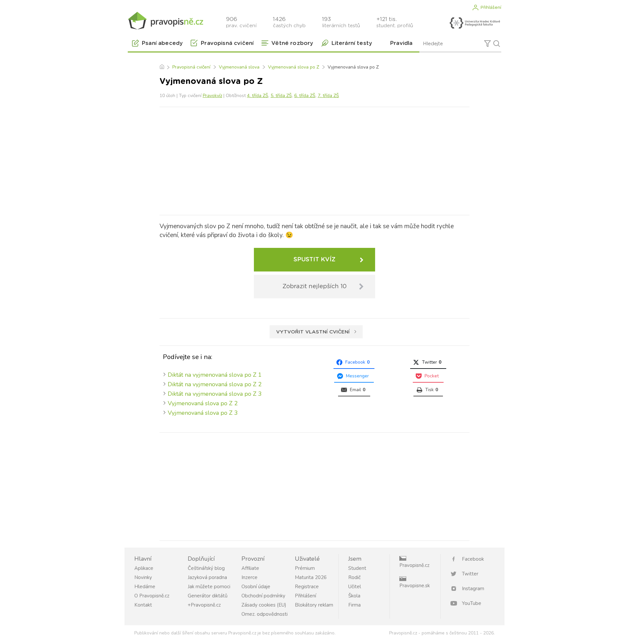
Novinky (143, 577)
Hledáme (144, 586)
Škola (354, 595)
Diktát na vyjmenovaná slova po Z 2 (215, 384)
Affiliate (250, 568)
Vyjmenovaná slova (239, 67)
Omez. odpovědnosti (264, 614)
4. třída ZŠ (257, 95)
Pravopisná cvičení (191, 67)
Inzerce (249, 577)
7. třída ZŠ (328, 95)
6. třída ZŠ (304, 95)
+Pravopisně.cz (204, 605)
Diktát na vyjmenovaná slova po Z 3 (215, 394)
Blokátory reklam (314, 605)
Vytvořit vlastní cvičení (313, 332)
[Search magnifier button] (496, 43)
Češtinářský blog (206, 568)
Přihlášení (490, 7)
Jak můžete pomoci (209, 586)
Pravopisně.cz (414, 565)
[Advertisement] (314, 160)
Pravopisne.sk (414, 585)
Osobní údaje (255, 586)
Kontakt (143, 605)
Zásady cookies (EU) (263, 605)
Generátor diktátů (207, 595)
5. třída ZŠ (281, 95)
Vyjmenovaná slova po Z (293, 67)
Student (357, 568)
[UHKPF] (474, 23)
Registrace (307, 586)
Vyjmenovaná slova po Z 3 (203, 413)
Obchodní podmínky (263, 595)
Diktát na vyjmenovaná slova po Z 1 (215, 375)
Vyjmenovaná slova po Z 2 (203, 403)
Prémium (305, 568)
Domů (162, 67)
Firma (354, 605)
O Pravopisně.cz (151, 595)
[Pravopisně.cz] (165, 20)
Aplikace (143, 568)
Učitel (354, 586)
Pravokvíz (212, 95)
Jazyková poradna (207, 577)
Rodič (354, 577)
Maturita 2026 (311, 577)
